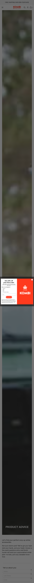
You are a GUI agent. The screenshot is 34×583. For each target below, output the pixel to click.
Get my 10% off (9, 297)
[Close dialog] (32, 279)
